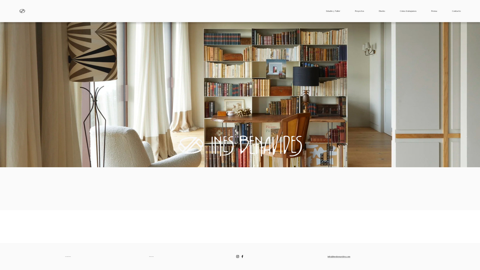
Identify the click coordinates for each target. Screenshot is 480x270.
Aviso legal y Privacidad (68, 256)
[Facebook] (242, 256)
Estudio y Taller (333, 11)
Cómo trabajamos (408, 11)
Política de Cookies (151, 256)
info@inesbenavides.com (339, 256)
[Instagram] (237, 256)
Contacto (456, 11)
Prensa (434, 11)
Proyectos (359, 11)
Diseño (382, 11)
